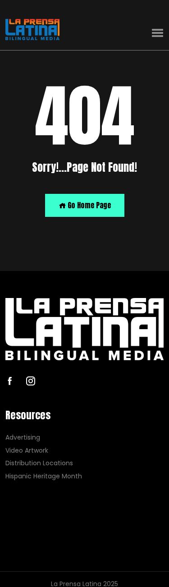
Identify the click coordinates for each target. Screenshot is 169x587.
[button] (157, 33)
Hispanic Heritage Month (43, 476)
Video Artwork (26, 450)
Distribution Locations (39, 463)
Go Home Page (88, 205)
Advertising (22, 437)
